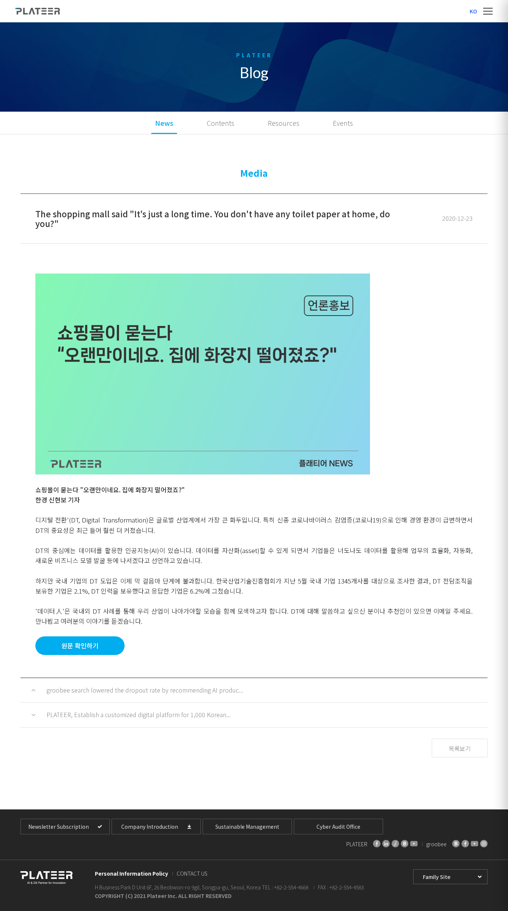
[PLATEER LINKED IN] (386, 843)
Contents (220, 123)
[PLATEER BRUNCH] (395, 843)
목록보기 (459, 748)
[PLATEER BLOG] (404, 843)
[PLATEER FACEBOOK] (376, 843)
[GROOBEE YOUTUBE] (474, 843)
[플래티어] (37, 11)
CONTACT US (192, 873)
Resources (283, 123)
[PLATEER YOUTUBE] (414, 843)
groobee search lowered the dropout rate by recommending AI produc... (144, 689)
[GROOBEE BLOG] (456, 843)
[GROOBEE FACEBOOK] (465, 843)
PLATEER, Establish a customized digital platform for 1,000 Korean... (138, 714)
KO (473, 11)
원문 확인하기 (80, 645)
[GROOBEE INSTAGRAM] (484, 843)
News (164, 123)
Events (343, 123)
